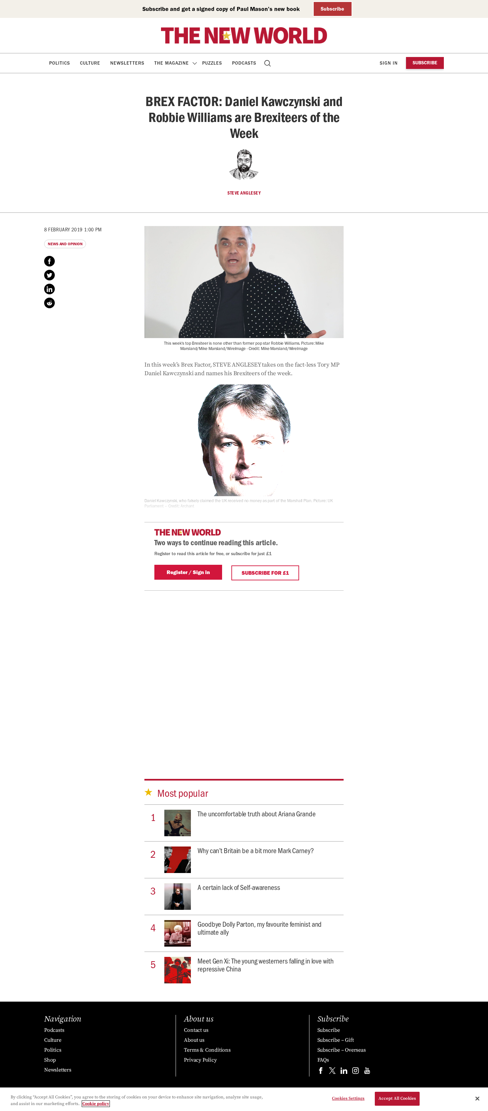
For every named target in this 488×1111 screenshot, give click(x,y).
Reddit (49, 303)
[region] (244, 1099)
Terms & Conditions (207, 1050)
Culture (90, 63)
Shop (50, 1060)
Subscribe (332, 9)
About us (194, 1040)
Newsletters (127, 63)
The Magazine (171, 63)
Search (268, 63)
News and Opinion (65, 244)
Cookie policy (95, 1103)
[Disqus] (244, 673)
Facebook (49, 261)
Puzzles (212, 63)
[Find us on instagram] (355, 1072)
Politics (59, 63)
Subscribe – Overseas (341, 1050)
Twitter (49, 275)
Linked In (49, 289)
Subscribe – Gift (335, 1040)
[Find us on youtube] (367, 1072)
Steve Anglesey (244, 193)
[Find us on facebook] (320, 1072)
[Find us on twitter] (332, 1072)
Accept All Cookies (397, 1098)
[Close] (477, 1098)
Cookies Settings (348, 1098)
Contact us (196, 1030)
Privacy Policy (200, 1060)
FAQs (323, 1060)
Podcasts (244, 63)
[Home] (244, 35)
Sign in (389, 63)
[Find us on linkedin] (344, 1072)
